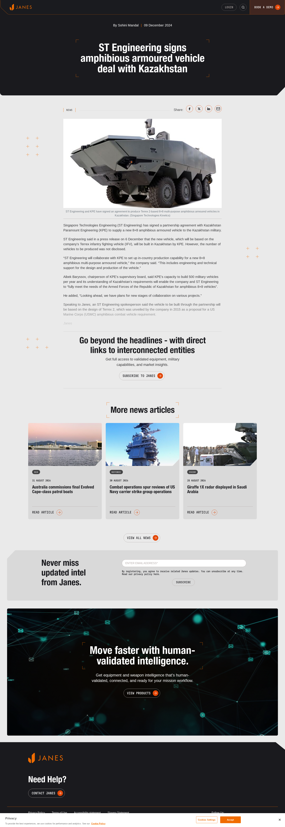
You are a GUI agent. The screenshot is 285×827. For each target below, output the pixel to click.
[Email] (218, 108)
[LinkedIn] (208, 108)
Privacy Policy (36, 812)
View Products (139, 693)
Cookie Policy (98, 823)
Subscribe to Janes (139, 376)
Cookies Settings (207, 819)
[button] (243, 7)
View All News (139, 538)
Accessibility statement (87, 812)
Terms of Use (59, 812)
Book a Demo (263, 7)
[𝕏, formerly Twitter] (199, 108)
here (156, 574)
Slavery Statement (118, 812)
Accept (230, 819)
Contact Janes (43, 793)
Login (229, 7)
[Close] (279, 819)
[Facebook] (189, 108)
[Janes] (21, 7)
